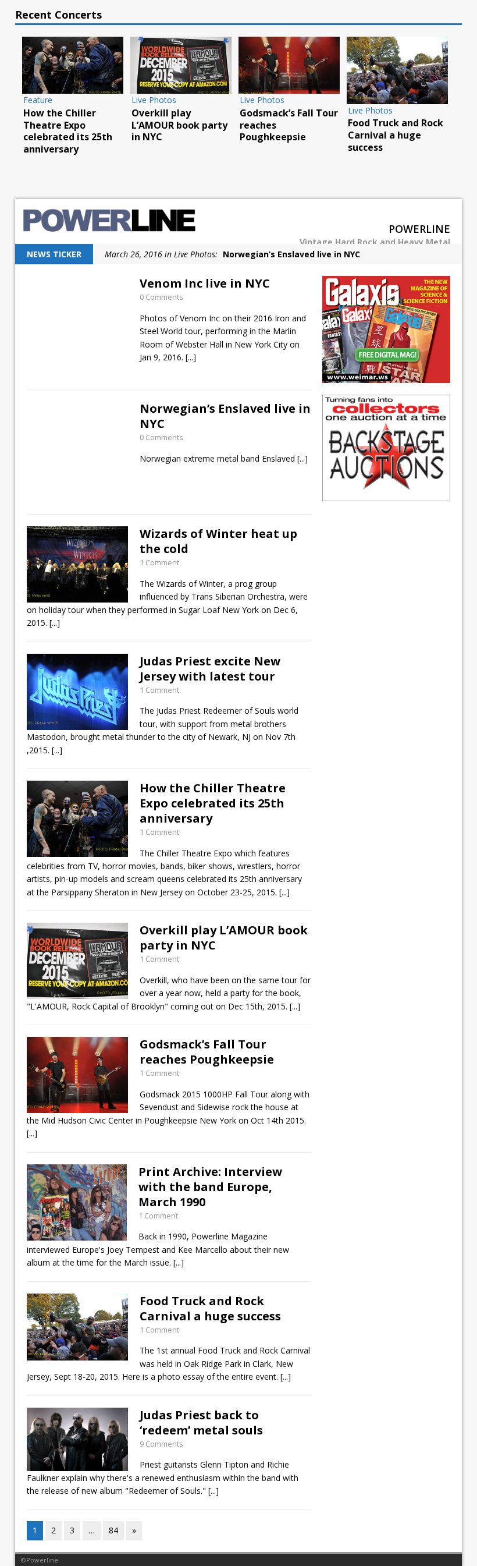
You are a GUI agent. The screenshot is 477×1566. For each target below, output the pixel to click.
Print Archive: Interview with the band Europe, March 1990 (210, 1187)
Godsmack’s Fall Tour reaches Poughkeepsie (207, 1051)
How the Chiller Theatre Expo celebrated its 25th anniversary (213, 803)
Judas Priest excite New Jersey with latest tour (210, 668)
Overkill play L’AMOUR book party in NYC (224, 937)
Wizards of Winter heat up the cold (218, 541)
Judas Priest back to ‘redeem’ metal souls (201, 1422)
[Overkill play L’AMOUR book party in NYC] (181, 65)
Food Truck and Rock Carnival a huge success (210, 1308)
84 (113, 1530)
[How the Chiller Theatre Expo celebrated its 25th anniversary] (72, 65)
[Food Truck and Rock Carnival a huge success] (397, 70)
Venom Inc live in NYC (205, 283)
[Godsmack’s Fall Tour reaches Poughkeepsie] (289, 65)
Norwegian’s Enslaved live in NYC (225, 416)
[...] (191, 357)
